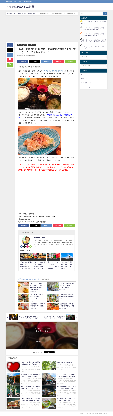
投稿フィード (85, 78)
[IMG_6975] (39, 94)
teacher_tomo (39, 237)
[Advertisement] (42, 28)
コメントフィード (86, 82)
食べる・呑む (32, 44)
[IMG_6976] (39, 141)
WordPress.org (85, 87)
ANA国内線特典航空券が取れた (54, 71)
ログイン (83, 74)
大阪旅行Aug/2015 (22, 44)
